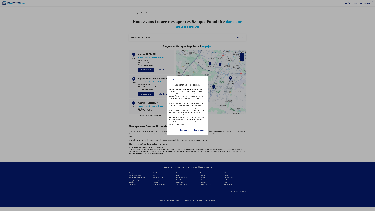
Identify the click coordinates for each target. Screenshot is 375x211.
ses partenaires (188, 89)
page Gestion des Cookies (178, 122)
